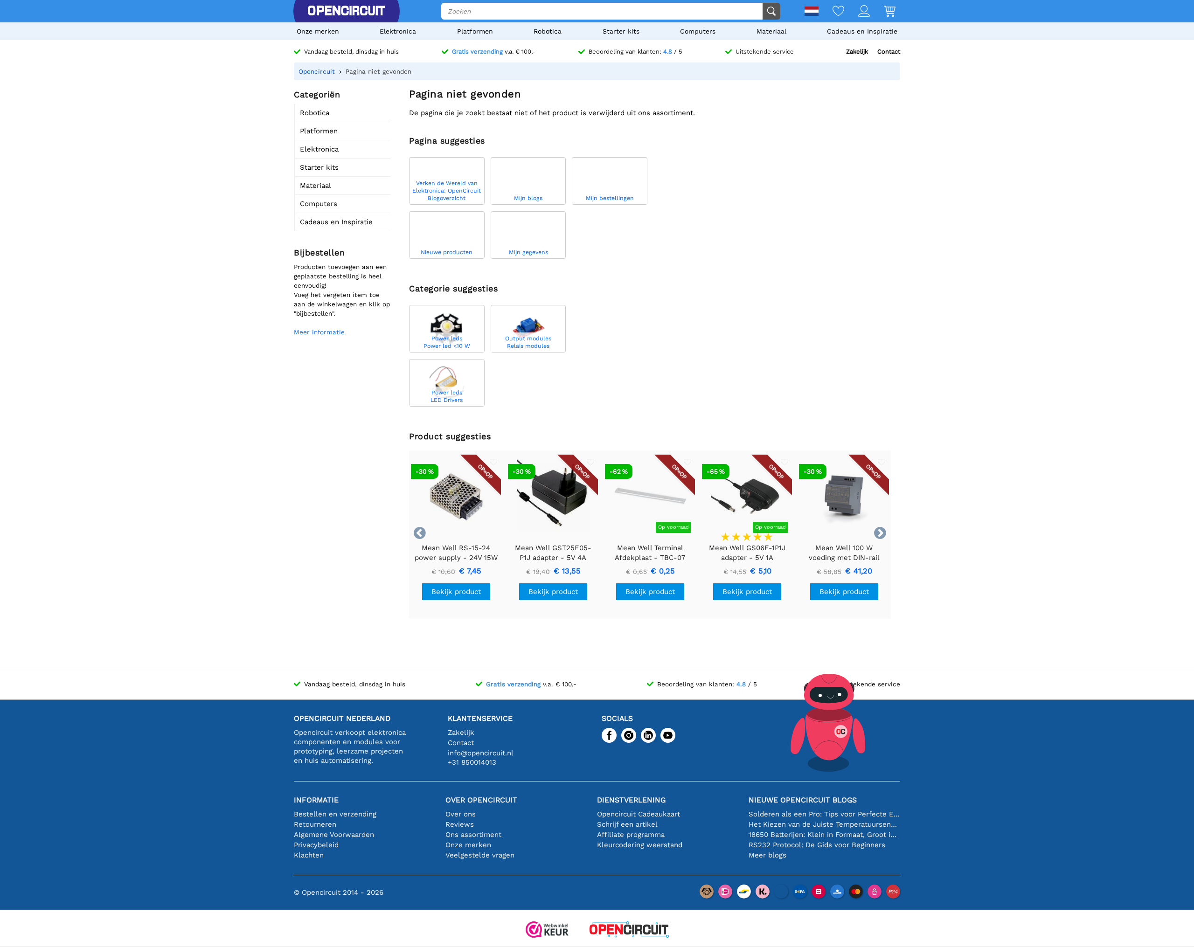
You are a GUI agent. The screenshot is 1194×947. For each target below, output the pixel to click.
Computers (697, 31)
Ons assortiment (473, 834)
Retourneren (315, 824)
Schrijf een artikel (627, 824)
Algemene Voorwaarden (334, 834)
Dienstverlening (631, 799)
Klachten (309, 855)
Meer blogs (767, 855)
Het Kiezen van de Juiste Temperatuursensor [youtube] (824, 824)
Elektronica (398, 31)
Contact (888, 51)
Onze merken (318, 31)
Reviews (459, 824)
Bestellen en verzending (335, 814)
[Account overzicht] (857, 12)
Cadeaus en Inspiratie (862, 31)
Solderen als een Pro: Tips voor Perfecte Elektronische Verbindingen (824, 814)
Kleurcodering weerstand (639, 845)
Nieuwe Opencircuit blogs (803, 799)
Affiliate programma (631, 834)
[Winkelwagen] (883, 12)
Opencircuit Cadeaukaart (638, 814)
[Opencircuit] (346, 11)
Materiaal (771, 31)
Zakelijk (857, 51)
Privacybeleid (316, 845)
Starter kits (621, 31)
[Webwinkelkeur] (547, 930)
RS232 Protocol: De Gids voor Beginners (817, 845)
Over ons (460, 814)
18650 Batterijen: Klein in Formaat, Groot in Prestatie (824, 834)
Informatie (316, 799)
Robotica (548, 31)
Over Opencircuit (481, 799)
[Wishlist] (831, 12)
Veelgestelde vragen (479, 855)
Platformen (475, 31)
